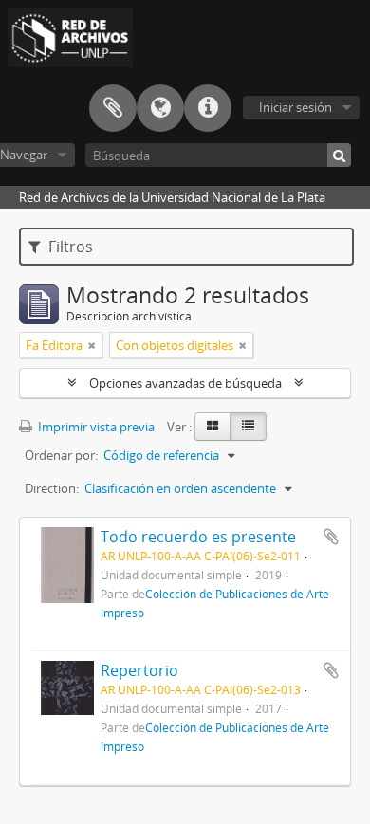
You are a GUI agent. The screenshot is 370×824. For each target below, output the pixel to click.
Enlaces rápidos (207, 108)
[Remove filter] (92, 345)
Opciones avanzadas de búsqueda (185, 383)
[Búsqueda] (339, 155)
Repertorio (139, 670)
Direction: (52, 488)
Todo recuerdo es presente (198, 536)
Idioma (160, 108)
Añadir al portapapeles (331, 536)
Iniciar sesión (295, 107)
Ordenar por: (61, 455)
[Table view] (248, 426)
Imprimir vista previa (95, 426)
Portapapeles (113, 108)
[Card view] (212, 426)
